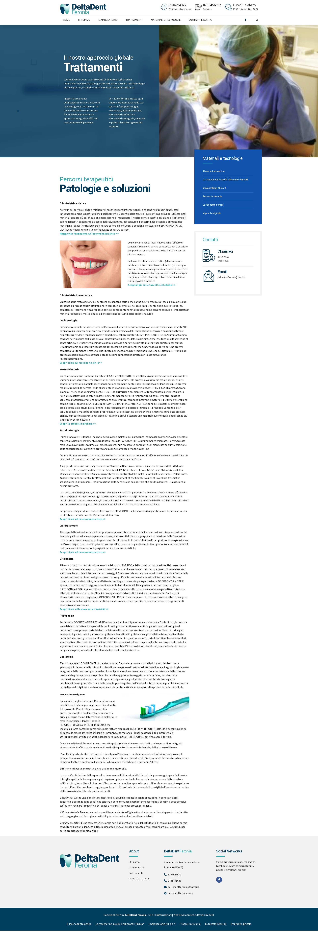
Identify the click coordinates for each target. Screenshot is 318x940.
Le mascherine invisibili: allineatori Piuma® (225, 179)
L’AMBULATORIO (107, 20)
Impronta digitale (212, 213)
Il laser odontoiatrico (214, 171)
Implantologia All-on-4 (214, 188)
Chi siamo (134, 862)
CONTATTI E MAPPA (200, 20)
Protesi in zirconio (212, 196)
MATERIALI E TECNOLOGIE (166, 20)
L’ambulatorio (137, 867)
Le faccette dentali (213, 205)
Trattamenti (136, 873)
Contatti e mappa (139, 878)
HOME (66, 20)
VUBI (211, 914)
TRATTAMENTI (134, 20)
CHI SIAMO (84, 20)
